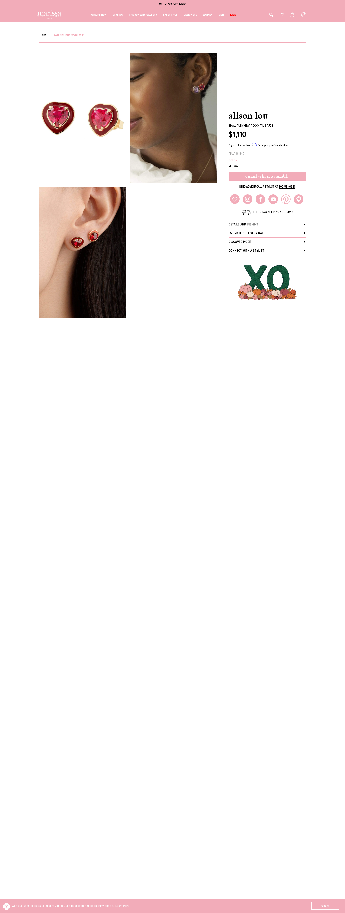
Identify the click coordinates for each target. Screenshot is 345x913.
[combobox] (267, 15)
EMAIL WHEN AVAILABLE (267, 176)
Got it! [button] (325, 905)
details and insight (243, 224)
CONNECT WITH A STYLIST (246, 251)
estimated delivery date (247, 233)
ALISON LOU (248, 115)
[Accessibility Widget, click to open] (6, 906)
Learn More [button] (122, 906)
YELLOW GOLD (237, 166)
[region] (172, 4)
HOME (43, 35)
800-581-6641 (287, 186)
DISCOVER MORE (240, 242)
